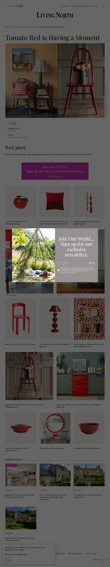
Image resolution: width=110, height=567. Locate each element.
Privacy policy (65, 269)
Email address (63, 263)
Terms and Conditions (79, 269)
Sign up (92, 263)
